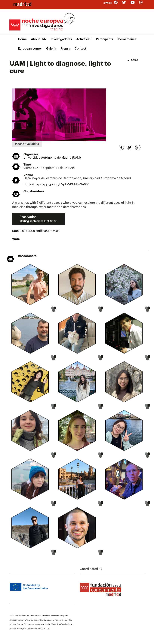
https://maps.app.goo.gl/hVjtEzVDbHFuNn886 (56, 184)
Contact (80, 48)
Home (22, 39)
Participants (104, 39)
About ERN (38, 39)
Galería (51, 48)
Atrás (134, 60)
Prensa (65, 48)
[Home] (22, 4)
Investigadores (61, 39)
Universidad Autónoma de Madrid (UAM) (52, 157)
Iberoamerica (126, 39)
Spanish (107, 3)
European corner (30, 48)
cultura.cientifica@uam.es (40, 231)
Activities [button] (82, 39)
